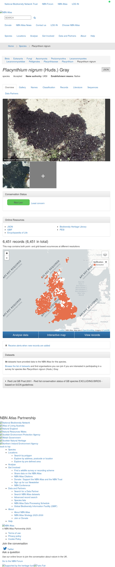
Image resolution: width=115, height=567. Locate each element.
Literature (77, 87)
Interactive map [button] (56, 335)
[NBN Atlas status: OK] (109, 1)
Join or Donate (21, 518)
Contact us (41, 25)
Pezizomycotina (58, 58)
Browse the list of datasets (17, 366)
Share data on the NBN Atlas (27, 473)
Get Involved (48, 35)
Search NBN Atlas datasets (27, 494)
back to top (5, 446)
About (83, 35)
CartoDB (106, 330)
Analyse (34, 35)
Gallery (22, 87)
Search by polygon (23, 455)
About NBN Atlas (22, 512)
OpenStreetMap (88, 330)
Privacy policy (14, 535)
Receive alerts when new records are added (29, 345)
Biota (7, 58)
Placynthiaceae (51, 61)
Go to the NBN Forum (12, 561)
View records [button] (92, 335)
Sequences (92, 87)
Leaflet (61, 330)
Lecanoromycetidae (15, 61)
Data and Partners (67, 35)
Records (64, 87)
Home (11, 45)
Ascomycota (41, 58)
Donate (8, 25)
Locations (21, 35)
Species (8, 35)
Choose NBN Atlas (71, 25)
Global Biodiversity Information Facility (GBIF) (35, 506)
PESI (62, 229)
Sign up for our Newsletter (26, 482)
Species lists (20, 500)
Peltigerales (34, 61)
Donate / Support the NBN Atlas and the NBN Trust (38, 479)
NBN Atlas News (23, 25)
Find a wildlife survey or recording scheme (34, 470)
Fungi (29, 58)
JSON (106, 69)
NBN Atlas (62, 3)
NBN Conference (22, 485)
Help (93, 35)
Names (34, 87)
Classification (49, 87)
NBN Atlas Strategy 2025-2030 (28, 515)
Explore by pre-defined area (27, 461)
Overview (9, 87)
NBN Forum (47, 3)
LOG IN (75, 3)
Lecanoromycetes (78, 58)
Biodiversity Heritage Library (73, 226)
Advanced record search (25, 497)
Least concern (29, 203)
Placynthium (67, 61)
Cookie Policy (14, 538)
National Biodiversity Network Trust (21, 3)
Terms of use (14, 532)
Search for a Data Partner (26, 491)
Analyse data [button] (20, 335)
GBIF (9, 229)
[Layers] (105, 254)
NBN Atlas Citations (23, 476)
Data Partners (11, 93)
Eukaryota (18, 58)
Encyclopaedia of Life (17, 232)
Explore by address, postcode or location (33, 458)
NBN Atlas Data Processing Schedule (31, 503)
